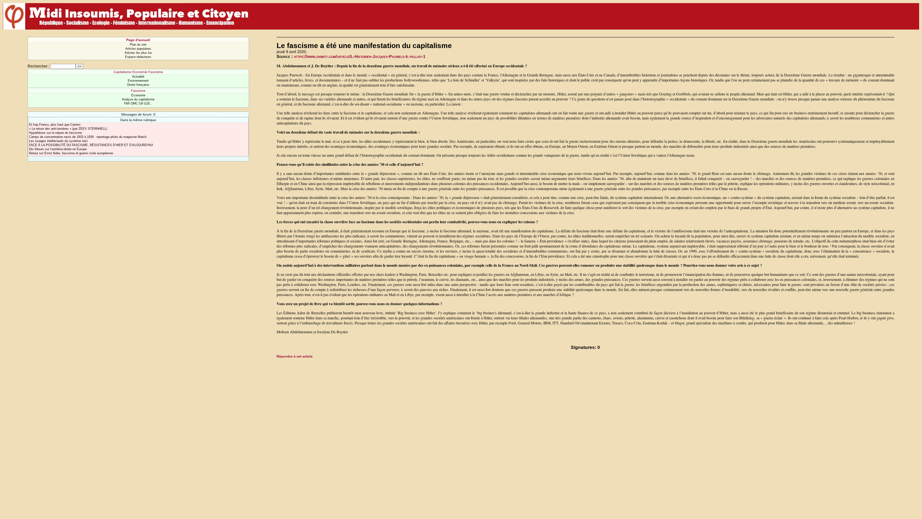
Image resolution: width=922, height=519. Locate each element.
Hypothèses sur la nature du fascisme (55, 133)
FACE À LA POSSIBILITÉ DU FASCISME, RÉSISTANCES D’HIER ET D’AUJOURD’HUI (91, 145)
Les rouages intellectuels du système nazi (58, 141)
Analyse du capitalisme (138, 99)
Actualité (138, 76)
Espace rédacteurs (138, 57)
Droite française (138, 84)
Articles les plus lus (138, 53)
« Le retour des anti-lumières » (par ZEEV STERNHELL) (68, 128)
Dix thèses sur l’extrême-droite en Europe (58, 149)
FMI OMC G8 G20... (138, 103)
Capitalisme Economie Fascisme (138, 72)
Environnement (138, 80)
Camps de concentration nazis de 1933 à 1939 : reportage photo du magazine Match (87, 137)
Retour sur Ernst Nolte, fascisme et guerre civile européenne (71, 153)
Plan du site (138, 44)
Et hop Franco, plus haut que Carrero (54, 124)
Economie (138, 95)
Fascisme (138, 91)
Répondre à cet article (295, 356)
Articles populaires (138, 48)
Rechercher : (38, 66)
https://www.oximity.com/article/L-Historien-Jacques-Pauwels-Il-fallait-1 (359, 56)
